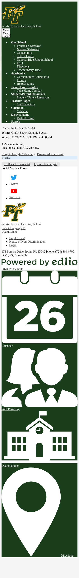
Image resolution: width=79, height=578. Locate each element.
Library (21, 80)
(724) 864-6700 (64, 251)
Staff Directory (26, 104)
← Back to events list (17, 164)
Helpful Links (25, 83)
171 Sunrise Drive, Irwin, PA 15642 (23, 251)
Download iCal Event (50, 154)
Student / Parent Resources (33, 97)
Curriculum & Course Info (33, 76)
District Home (25, 118)
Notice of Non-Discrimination (27, 241)
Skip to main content (14, 3)
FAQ (20, 63)
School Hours (25, 56)
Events (6, 157)
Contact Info (24, 52)
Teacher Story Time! (29, 70)
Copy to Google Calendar (17, 154)
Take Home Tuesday (29, 90)
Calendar (22, 111)
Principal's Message (29, 45)
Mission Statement (28, 49)
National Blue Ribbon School (35, 59)
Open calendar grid (45, 164)
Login (12, 245)
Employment (17, 238)
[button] (18, 42)
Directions (23, 66)
